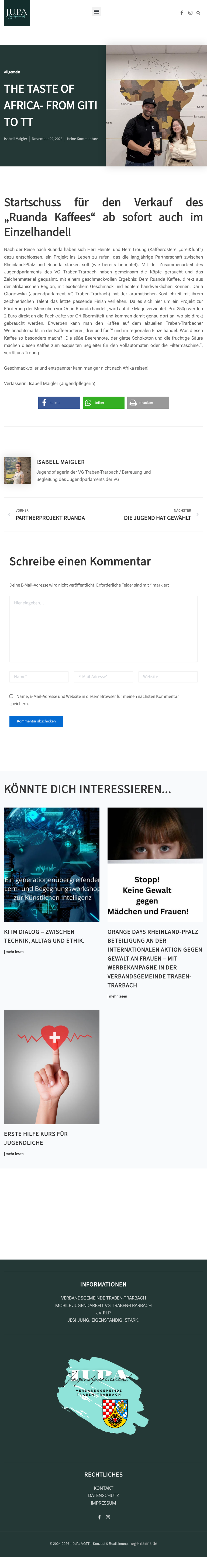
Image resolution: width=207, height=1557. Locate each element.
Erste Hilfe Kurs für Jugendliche (36, 1138)
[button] (96, 11)
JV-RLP (103, 1312)
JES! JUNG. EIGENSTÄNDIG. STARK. (103, 1320)
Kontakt (103, 1488)
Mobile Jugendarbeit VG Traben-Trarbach (103, 1305)
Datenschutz (103, 1495)
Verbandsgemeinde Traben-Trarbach (103, 1298)
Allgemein (12, 72)
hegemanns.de (143, 1543)
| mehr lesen (14, 952)
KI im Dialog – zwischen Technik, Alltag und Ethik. (44, 936)
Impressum (103, 1503)
